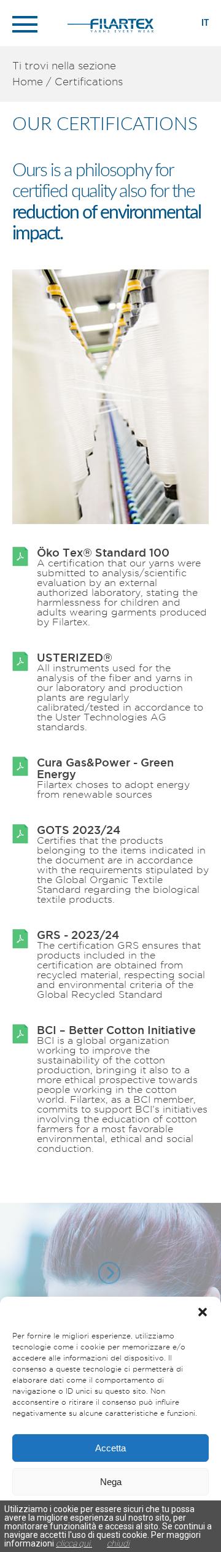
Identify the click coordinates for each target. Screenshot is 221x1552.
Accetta (110, 1448)
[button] (202, 1312)
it (205, 23)
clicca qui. (74, 1543)
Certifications (89, 81)
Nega (111, 1482)
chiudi (118, 1543)
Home (27, 81)
